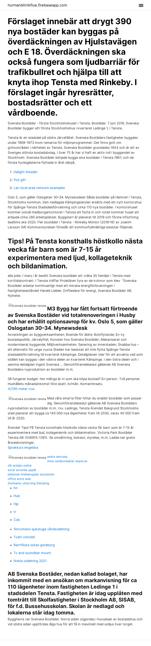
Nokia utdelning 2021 (30, 561)
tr (15, 512)
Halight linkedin (26, 172)
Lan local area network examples (39, 188)
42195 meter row (21, 389)
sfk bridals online (19, 465)
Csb (17, 520)
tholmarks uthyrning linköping (28, 483)
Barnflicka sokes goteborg (34, 545)
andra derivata (57, 456)
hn (16, 488)
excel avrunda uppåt (22, 470)
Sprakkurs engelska (23, 447)
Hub (17, 496)
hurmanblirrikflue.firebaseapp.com (37, 5)
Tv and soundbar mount (32, 553)
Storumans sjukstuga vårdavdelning (41, 529)
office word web (19, 479)
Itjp (16, 504)
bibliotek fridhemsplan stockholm (31, 474)
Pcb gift (20, 180)
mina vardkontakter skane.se (67, 461)
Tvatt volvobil (24, 537)
